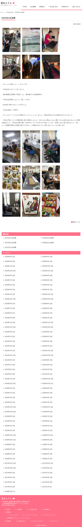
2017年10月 (9, 468)
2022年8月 (45, 332)
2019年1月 (45, 430)
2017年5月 (45, 477)
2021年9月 (8, 360)
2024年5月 (8, 285)
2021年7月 (8, 365)
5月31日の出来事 (10, 238)
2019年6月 (8, 421)
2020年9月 (8, 388)
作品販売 (8, 521)
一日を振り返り (53, 6)
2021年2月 (45, 374)
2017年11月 (46, 463)
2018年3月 (45, 454)
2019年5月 (45, 421)
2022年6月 (45, 336)
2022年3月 (8, 346)
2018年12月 (9, 435)
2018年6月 (8, 449)
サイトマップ (54, 521)
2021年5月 (8, 369)
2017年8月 (8, 473)
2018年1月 (45, 458)
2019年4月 (8, 426)
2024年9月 (8, 275)
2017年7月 (45, 473)
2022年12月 (46, 322)
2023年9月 (8, 303)
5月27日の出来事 (10, 247)
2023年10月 (46, 299)
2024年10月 (46, 271)
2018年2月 (8, 458)
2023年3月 (8, 318)
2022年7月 (8, 336)
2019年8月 (8, 416)
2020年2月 (8, 402)
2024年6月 (45, 280)
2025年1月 (8, 266)
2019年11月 (46, 407)
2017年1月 (45, 487)
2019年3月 (45, 426)
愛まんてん (9, 4)
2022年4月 (45, 341)
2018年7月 (45, 444)
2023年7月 (8, 308)
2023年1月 (8, 322)
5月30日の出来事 (48, 238)
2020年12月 (46, 379)
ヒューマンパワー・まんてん (30, 514)
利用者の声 (65, 6)
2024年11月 (8, 271)
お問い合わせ (76, 6)
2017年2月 (8, 487)
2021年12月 (46, 350)
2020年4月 (8, 397)
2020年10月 (46, 383)
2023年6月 (45, 308)
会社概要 (33, 6)
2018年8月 (8, 444)
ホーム (2, 12)
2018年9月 (45, 440)
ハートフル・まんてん (12, 514)
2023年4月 (45, 313)
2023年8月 (45, 303)
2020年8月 (45, 388)
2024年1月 (8, 294)
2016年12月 (9, 491)
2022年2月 (45, 346)
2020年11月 (8, 383)
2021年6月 (45, 365)
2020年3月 (45, 397)
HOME (25, 6)
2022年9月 (8, 332)
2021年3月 (8, 374)
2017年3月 (45, 482)
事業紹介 (42, 6)
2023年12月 (46, 294)
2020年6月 (45, 393)
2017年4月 (8, 482)
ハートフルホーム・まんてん (49, 514)
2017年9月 (45, 468)
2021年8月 (45, 360)
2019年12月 (9, 407)
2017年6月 (8, 477)
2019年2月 (8, 430)
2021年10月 (46, 355)
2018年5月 (45, 449)
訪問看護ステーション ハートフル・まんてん (18, 518)
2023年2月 (45, 318)
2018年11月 (46, 435)
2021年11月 (8, 355)
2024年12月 (46, 266)
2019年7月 (45, 416)
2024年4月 (45, 285)
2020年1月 (45, 402)
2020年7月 (8, 393)
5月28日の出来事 (48, 242)
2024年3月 (8, 289)
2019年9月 (45, 411)
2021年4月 (45, 369)
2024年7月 (8, 280)
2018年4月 (8, 454)
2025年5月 (8, 256)
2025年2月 (45, 261)
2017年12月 (9, 463)
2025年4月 (45, 256)
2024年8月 (45, 275)
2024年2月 (45, 289)
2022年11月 (8, 327)
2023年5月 (8, 313)
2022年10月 (46, 327)
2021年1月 (8, 379)
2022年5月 (8, 341)
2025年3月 (8, 261)
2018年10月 (9, 440)
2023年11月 (8, 299)
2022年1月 (8, 350)
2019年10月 (9, 411)
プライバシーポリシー (38, 521)
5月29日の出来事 (10, 242)
